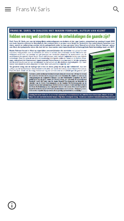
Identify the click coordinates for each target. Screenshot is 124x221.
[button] (8, 9)
